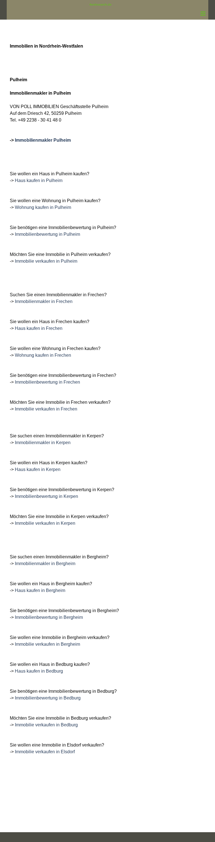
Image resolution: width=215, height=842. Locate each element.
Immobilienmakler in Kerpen (43, 442)
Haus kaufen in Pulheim (38, 180)
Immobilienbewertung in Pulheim (47, 234)
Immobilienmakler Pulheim (43, 140)
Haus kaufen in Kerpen (37, 469)
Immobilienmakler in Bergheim (45, 563)
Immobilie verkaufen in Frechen (46, 409)
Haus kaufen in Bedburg (39, 671)
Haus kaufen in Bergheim (40, 590)
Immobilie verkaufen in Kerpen (45, 523)
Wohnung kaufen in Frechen (43, 355)
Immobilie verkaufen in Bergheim (47, 644)
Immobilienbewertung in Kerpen (46, 496)
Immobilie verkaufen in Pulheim (46, 261)
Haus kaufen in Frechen (38, 328)
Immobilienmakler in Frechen (44, 301)
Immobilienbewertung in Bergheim (49, 617)
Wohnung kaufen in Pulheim (43, 207)
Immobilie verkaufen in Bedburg (46, 724)
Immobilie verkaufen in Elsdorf (45, 751)
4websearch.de (100, 4)
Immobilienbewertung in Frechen (47, 382)
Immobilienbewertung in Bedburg (48, 698)
